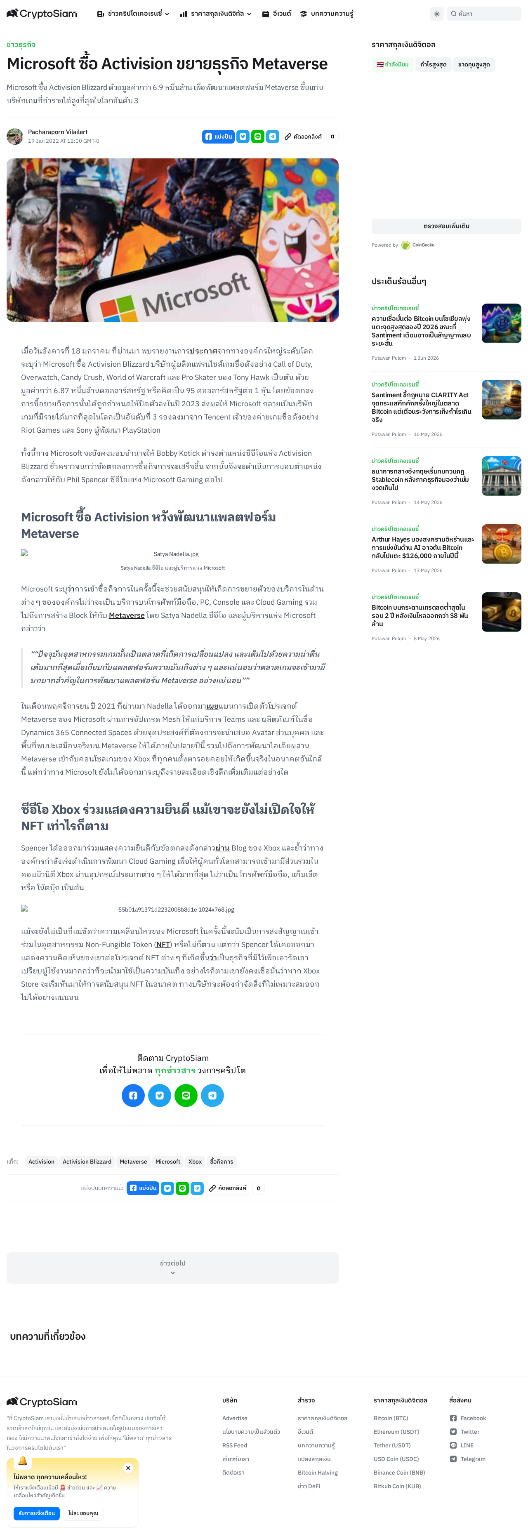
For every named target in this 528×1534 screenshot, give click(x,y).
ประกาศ (203, 351)
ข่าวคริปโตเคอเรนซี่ (135, 13)
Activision (41, 1161)
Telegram (473, 1459)
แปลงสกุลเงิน (314, 1459)
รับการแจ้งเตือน (37, 1513)
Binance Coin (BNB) (399, 1472)
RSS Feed (234, 1445)
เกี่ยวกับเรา (235, 1459)
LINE (467, 1445)
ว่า (71, 589)
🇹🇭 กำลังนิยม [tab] (393, 64)
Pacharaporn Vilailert (57, 132)
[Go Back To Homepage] (42, 14)
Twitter (470, 1432)
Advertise (235, 1418)
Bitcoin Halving (318, 1472)
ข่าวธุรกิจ (21, 45)
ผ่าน (222, 848)
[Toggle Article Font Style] (332, 136)
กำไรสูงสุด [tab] (433, 64)
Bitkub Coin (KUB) (397, 1486)
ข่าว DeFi (309, 1486)
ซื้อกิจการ (221, 1161)
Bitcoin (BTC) (391, 1418)
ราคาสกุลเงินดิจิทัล (217, 13)
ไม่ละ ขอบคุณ (83, 1513)
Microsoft (168, 1161)
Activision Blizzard (87, 1161)
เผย (212, 706)
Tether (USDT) (392, 1445)
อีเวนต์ (282, 13)
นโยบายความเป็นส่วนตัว (251, 1432)
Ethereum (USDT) (397, 1432)
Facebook (473, 1418)
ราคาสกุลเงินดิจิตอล (322, 1418)
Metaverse (127, 616)
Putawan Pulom (389, 358)
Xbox (195, 1161)
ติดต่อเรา (233, 1472)
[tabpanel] (446, 145)
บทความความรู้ (332, 13)
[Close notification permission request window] (128, 1468)
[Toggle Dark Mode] (437, 14)
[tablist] (446, 61)
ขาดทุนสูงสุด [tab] (474, 64)
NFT (163, 945)
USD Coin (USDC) (396, 1459)
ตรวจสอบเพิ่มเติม (446, 226)
